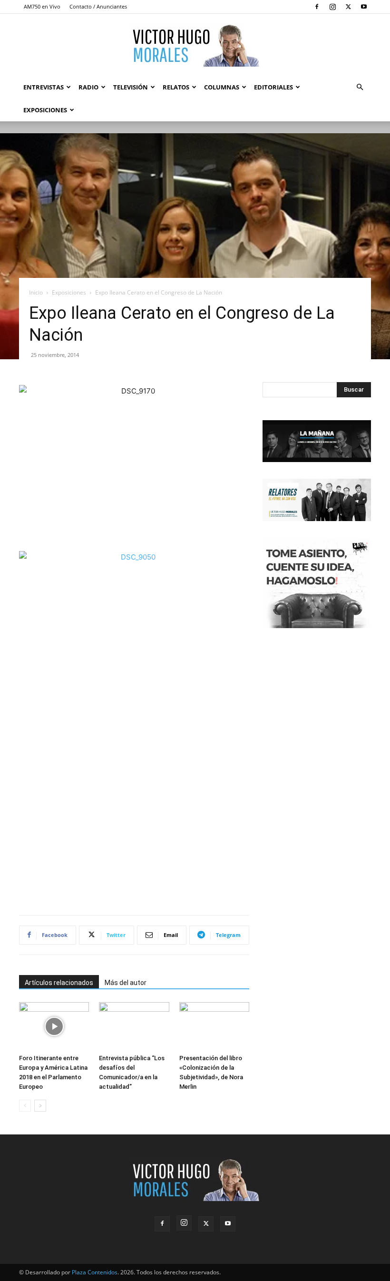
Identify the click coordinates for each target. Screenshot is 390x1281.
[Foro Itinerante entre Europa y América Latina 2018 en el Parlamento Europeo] (54, 1026)
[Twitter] (348, 6)
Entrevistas (43, 87)
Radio (88, 87)
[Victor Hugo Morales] (195, 45)
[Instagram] (332, 6)
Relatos (176, 87)
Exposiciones (45, 110)
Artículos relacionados (59, 982)
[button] (359, 87)
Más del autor (125, 982)
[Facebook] (317, 6)
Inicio (36, 292)
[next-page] (40, 1106)
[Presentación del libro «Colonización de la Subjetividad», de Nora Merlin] (214, 1026)
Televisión (130, 87)
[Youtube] (364, 6)
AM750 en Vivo (42, 6)
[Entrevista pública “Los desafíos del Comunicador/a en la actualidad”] (134, 1026)
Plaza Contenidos (94, 1272)
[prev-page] (25, 1106)
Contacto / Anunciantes (98, 6)
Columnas (221, 87)
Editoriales (273, 87)
